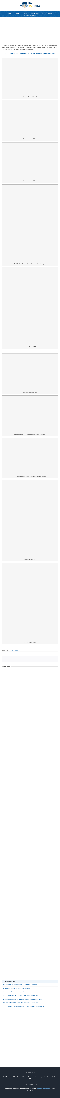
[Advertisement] (30, 33)
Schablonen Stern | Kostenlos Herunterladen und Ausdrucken (20, 984)
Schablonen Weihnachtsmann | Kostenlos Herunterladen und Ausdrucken (23, 1006)
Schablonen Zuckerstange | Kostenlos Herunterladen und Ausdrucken (22, 999)
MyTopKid (26, 15)
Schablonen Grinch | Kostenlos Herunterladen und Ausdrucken (20, 1002)
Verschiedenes (32, 15)
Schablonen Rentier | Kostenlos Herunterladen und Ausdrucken (20, 995)
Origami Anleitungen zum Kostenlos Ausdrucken (16, 988)
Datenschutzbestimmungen (43, 1088)
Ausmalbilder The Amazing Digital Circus (14, 992)
